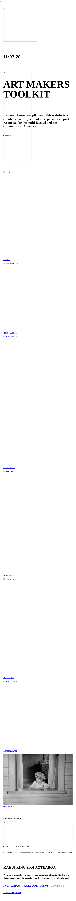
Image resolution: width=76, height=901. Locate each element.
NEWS (44, 885)
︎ (1, 1)
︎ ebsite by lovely (12, 892)
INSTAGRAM (11, 885)
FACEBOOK (30, 885)
